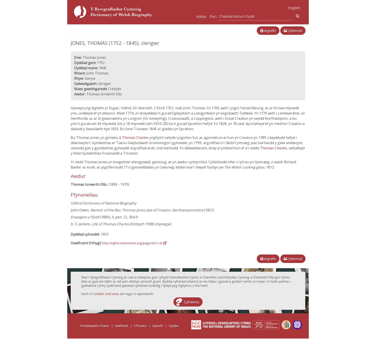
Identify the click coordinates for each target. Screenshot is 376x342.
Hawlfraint (121, 326)
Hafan (201, 16)
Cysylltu (173, 326)
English (294, 7)
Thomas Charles (135, 137)
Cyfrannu (191, 302)
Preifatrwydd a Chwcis (94, 326)
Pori (213, 16)
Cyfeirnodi (294, 31)
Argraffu (269, 31)
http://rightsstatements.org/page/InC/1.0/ (132, 243)
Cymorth (157, 326)
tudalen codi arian (106, 294)
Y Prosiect (140, 326)
